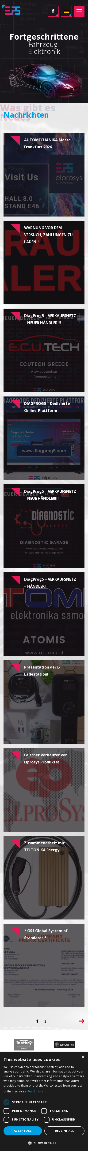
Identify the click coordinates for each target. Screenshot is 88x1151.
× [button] (82, 1057)
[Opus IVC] (64, 1044)
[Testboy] (24, 1044)
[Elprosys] (12, 11)
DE (66, 11)
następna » (81, 1021)
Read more (35, 1091)
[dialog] (44, 1101)
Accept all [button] (23, 1131)
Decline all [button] (64, 1131)
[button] (44, 1143)
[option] (24, 1044)
